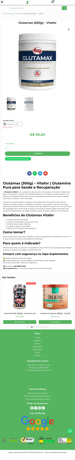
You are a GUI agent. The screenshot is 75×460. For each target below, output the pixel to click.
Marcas (11, 14)
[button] (69, 29)
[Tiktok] (43, 408)
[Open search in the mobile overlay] (37, 8)
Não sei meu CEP (7, 127)
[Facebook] (31, 408)
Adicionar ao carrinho (37, 153)
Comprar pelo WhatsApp (19, 159)
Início (4, 14)
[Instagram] (35, 408)
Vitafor (18, 14)
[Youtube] (39, 408)
